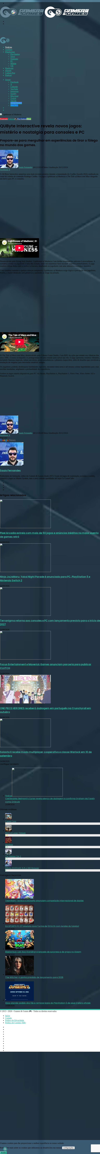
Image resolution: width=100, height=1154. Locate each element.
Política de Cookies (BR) (15, 1023)
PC (11, 61)
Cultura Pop (10, 73)
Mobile (13, 63)
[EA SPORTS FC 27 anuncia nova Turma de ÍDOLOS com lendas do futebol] (19, 923)
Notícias (8, 47)
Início (7, 1016)
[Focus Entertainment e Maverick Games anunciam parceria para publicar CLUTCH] (25, 659)
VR (11, 66)
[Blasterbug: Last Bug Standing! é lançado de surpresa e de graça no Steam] (19, 949)
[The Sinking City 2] (8, 854)
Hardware (9, 68)
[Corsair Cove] (8, 819)
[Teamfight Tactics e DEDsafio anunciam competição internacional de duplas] (19, 898)
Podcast (8, 75)
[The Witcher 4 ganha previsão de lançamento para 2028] (19, 974)
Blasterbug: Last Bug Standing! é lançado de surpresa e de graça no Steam (43, 951)
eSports (8, 70)
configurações (68, 1148)
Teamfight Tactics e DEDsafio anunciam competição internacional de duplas (44, 900)
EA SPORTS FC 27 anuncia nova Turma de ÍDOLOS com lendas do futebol (42, 926)
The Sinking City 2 (13, 856)
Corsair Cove (10, 821)
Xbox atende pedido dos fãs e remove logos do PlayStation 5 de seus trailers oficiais (47, 1002)
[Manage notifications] (5, 1149)
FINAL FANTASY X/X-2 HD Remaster (22, 868)
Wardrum (9, 845)
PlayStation (15, 54)
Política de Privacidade (14, 1020)
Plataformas (10, 52)
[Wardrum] (8, 842)
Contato (8, 1018)
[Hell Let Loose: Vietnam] (8, 830)
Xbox (12, 56)
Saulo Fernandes (25, 167)
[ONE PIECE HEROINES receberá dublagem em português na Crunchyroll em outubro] (25, 703)
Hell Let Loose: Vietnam (15, 833)
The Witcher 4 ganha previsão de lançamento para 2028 (34, 977)
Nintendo (14, 59)
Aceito (3, 1153)
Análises (8, 49)
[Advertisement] (47, 31)
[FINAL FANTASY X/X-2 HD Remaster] (8, 866)
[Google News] (8, 441)
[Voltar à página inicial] (44, 17)
